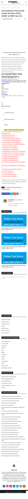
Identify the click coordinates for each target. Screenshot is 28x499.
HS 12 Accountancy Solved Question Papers (10, 425)
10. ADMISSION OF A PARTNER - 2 (10, 149)
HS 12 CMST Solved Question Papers (9, 430)
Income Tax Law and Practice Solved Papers (10, 444)
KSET (2, 350)
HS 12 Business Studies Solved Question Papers (11, 428)
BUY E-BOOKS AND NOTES (7, 378)
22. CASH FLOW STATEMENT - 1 (9, 174)
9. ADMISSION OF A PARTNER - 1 (10, 147)
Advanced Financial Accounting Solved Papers (11, 396)
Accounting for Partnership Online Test (12, 7)
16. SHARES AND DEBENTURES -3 (10, 160)
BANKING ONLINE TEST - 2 (10, 137)
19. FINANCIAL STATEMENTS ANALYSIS (11, 169)
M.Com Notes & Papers (6, 383)
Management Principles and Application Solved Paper (12, 449)
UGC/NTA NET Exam (6, 341)
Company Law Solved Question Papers (9, 411)
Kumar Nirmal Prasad (15, 200)
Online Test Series (6, 189)
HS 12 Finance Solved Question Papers (9, 434)
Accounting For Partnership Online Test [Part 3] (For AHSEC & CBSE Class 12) (13, 228)
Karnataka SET (4, 365)
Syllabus (3, 387)
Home (2, 7)
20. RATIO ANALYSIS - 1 (7, 171)
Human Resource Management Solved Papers (11, 442)
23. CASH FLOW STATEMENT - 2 (9, 176)
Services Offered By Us (6, 381)
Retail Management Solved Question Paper (10, 455)
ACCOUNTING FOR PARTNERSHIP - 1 (12, 138)
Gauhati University (5, 321)
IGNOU (3, 326)
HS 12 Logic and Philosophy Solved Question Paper (12, 436)
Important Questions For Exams (8, 385)
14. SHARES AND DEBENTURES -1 (10, 156)
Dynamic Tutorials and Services (16, 492)
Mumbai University (5, 324)
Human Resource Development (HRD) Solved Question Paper (13, 439)
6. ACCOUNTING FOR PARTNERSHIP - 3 (11, 142)
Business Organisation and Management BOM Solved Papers (12, 408)
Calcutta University (5, 330)
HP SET (3, 359)
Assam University (5, 332)
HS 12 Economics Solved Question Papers (10, 432)
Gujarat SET (4, 345)
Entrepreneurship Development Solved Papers (11, 421)
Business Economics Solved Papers (8, 403)
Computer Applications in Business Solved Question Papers (12, 414)
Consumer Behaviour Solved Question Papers (11, 416)
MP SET (3, 357)
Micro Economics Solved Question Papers (10, 451)
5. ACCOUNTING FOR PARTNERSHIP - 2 (11, 140)
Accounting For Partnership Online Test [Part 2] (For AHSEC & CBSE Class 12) (13, 247)
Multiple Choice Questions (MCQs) (8, 376)
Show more (24, 211)
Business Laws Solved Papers (7, 405)
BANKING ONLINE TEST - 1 (10, 135)
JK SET (3, 363)
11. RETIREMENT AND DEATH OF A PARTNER (13, 151)
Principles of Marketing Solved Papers (9, 453)
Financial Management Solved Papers (9, 423)
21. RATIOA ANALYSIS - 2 (7, 172)
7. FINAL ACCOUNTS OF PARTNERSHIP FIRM (13, 144)
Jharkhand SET (4, 361)
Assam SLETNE (4, 343)
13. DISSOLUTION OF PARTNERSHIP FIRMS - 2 (13, 155)
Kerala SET (3, 354)
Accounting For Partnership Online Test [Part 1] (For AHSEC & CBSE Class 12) (13, 266)
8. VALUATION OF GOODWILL (9, 146)
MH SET (3, 348)
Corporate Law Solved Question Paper (9, 419)
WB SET (3, 352)
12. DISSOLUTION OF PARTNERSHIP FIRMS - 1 (13, 153)
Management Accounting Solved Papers (10, 447)
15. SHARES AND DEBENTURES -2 (10, 158)
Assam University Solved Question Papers (10, 400)
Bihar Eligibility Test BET (6, 368)
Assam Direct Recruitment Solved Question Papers (12, 398)
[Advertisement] (14, 35)
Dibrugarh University (5, 319)
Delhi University (4, 328)
